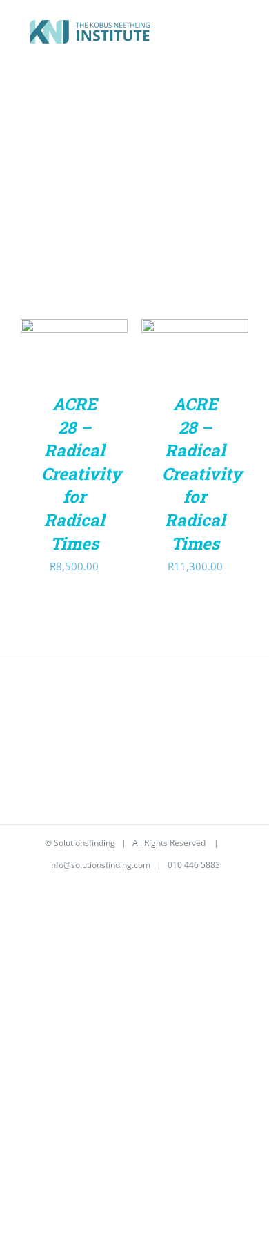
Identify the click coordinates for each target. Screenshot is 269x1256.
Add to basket (74, 339)
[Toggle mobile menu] (242, 33)
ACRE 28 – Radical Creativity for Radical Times (81, 473)
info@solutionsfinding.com (99, 865)
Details (51, 365)
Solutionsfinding (84, 843)
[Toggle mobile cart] (217, 33)
